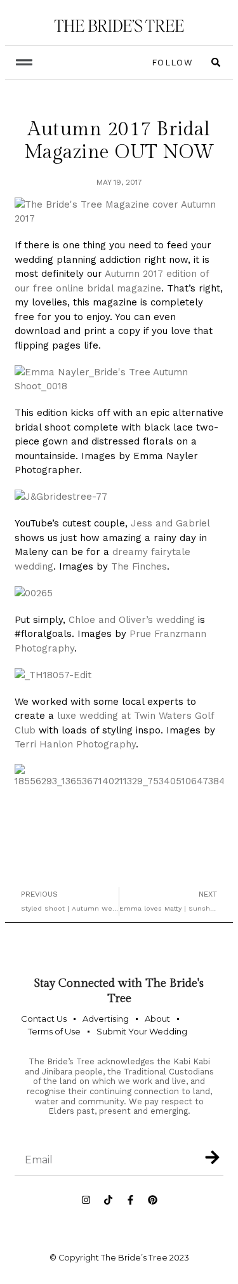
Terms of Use (54, 1031)
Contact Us (44, 1018)
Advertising (106, 1018)
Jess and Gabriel (170, 523)
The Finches (139, 566)
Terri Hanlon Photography (75, 744)
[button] (23, 62)
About (157, 1018)
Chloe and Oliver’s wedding (132, 619)
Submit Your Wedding (141, 1031)
